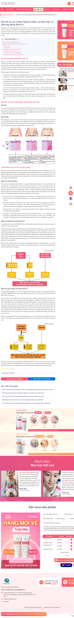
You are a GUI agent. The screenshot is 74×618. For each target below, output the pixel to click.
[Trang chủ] (0, 14)
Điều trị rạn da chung (10, 51)
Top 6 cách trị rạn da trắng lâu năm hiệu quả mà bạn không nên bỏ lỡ (23, 396)
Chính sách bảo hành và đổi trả (32, 607)
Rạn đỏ (6, 45)
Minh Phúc (71, 71)
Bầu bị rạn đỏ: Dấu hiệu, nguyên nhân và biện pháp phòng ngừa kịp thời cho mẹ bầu (27, 389)
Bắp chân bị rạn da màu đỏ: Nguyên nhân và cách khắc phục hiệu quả (23, 393)
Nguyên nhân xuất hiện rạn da (10, 42)
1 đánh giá (12, 368)
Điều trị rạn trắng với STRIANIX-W (13, 54)
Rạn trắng (7, 47)
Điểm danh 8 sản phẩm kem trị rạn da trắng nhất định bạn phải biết (22, 400)
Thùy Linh (71, 78)
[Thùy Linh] (52, 484)
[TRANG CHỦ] (2, 9)
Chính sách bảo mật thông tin (52, 607)
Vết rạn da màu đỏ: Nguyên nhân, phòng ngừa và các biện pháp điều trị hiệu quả (26, 403)
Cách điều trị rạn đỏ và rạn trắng (11, 49)
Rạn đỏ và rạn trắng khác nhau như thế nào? (14, 44)
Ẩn (16, 39)
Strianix (8, 3)
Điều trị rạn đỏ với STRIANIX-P (12, 52)
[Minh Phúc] (9, 484)
